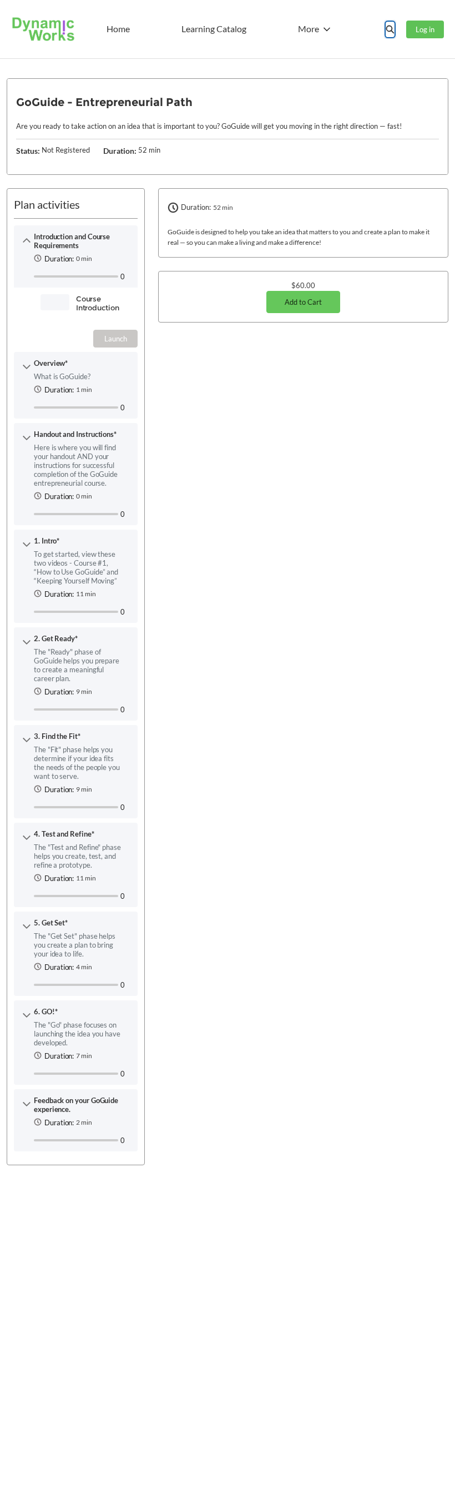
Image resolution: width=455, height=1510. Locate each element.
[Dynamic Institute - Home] (43, 29)
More (308, 28)
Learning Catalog (213, 28)
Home (118, 28)
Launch (115, 338)
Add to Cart (303, 302)
